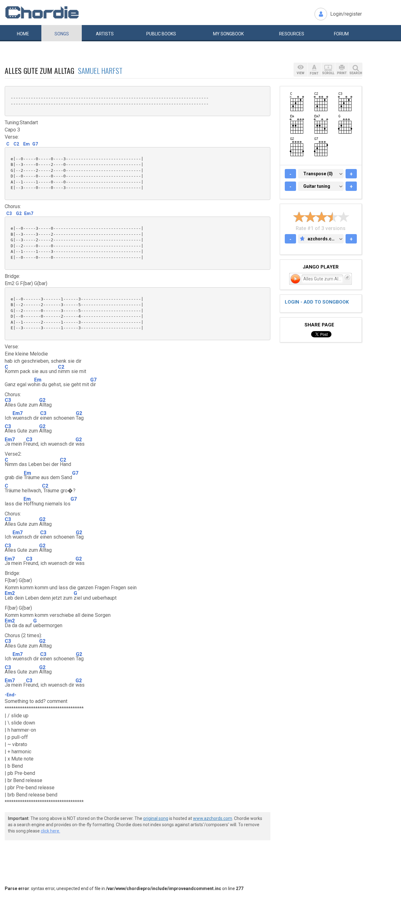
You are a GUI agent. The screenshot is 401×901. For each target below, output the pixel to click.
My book (228, 33)
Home (23, 33)
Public (161, 33)
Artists (105, 33)
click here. (50, 830)
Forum (341, 33)
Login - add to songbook (317, 302)
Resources (291, 33)
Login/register (346, 14)
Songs (62, 33)
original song (155, 818)
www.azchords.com (212, 818)
